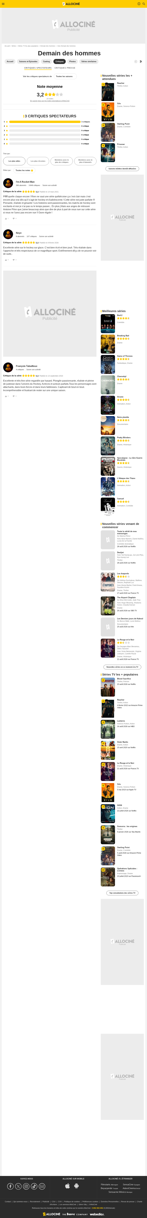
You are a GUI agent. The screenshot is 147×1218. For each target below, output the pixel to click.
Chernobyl (121, 376)
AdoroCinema (129, 1188)
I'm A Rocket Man (25, 182)
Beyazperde (106, 1188)
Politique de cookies (72, 1202)
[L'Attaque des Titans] (108, 486)
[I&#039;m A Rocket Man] (8, 183)
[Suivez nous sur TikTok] (34, 1186)
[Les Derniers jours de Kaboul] (108, 627)
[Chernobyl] (108, 384)
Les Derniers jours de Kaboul (130, 619)
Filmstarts (105, 1184)
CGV (60, 1202)
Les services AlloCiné (67, 1205)
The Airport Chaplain (126, 597)
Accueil (7, 46)
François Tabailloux (26, 366)
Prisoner (121, 144)
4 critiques (20, 370)
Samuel (120, 499)
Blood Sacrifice (124, 679)
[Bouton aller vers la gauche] (136, 61)
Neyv (19, 233)
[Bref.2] (108, 323)
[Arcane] (108, 405)
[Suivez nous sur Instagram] (26, 1186)
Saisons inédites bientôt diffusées (122, 169)
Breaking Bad (123, 336)
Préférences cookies (90, 1202)
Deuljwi (120, 552)
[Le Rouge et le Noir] (108, 648)
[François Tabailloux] (8, 367)
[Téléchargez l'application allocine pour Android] (78, 1185)
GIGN (119, 805)
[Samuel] (108, 507)
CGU (54, 1202)
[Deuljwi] (108, 560)
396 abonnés (21, 185)
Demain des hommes (47, 46)
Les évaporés (123, 573)
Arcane (120, 397)
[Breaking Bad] (108, 344)
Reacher (120, 83)
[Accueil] (71, 4)
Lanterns (121, 721)
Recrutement (35, 1202)
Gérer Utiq (83, 1205)
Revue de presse (128, 1202)
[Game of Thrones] (108, 364)
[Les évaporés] (108, 581)
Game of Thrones (125, 356)
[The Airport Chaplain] (108, 605)
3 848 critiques (34, 185)
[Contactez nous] (42, 1186)
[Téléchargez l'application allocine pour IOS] (69, 1185)
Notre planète (123, 417)
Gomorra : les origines (127, 826)
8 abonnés (20, 236)
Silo (119, 103)
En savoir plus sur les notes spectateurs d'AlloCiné (49, 101)
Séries (14, 46)
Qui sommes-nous (20, 1202)
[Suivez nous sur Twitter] (18, 1186)
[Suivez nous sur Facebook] (10, 1186)
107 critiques (32, 236)
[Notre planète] (108, 425)
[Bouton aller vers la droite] (140, 61)
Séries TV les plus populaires (28, 46)
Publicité (45, 1202)
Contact (8, 1202)
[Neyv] (8, 234)
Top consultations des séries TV (122, 893)
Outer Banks (122, 742)
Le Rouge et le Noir (125, 640)
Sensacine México (117, 1192)
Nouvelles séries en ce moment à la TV (122, 667)
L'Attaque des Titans (126, 478)
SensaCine (128, 1184)
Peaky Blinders (123, 437)
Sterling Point (123, 124)
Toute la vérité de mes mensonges (127, 532)
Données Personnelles (110, 1202)
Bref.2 (119, 315)
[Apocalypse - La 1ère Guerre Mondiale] (108, 466)
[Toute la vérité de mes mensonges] (108, 539)
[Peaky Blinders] (108, 445)
